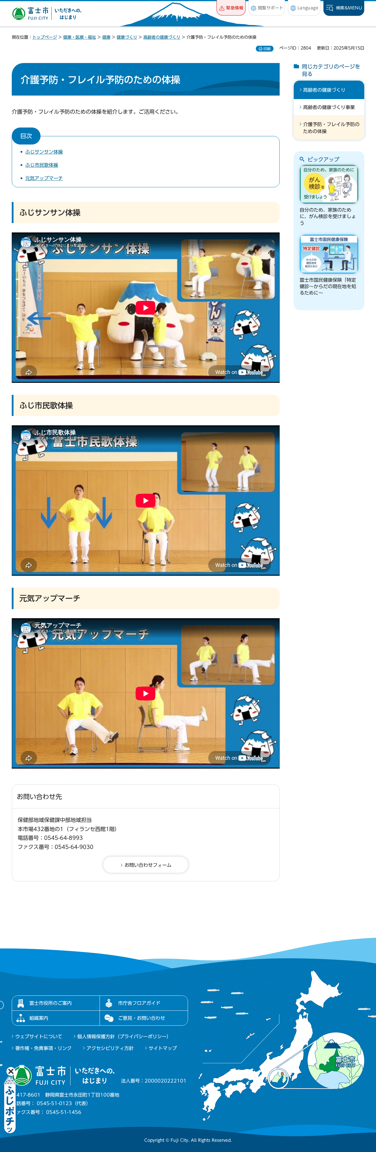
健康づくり (127, 37)
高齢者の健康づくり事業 (329, 107)
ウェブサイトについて (38, 1036)
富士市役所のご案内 (50, 1003)
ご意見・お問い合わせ (141, 1018)
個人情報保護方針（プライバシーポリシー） (124, 1036)
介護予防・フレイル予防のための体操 (331, 128)
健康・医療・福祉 (79, 37)
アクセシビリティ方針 (110, 1048)
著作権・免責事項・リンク (43, 1048)
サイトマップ (163, 1048)
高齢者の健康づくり (161, 37)
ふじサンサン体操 (44, 151)
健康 (106, 37)
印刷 (267, 48)
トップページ (44, 37)
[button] (231, 8)
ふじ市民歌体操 (41, 165)
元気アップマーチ (44, 178)
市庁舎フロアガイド (139, 1003)
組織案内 (38, 1018)
